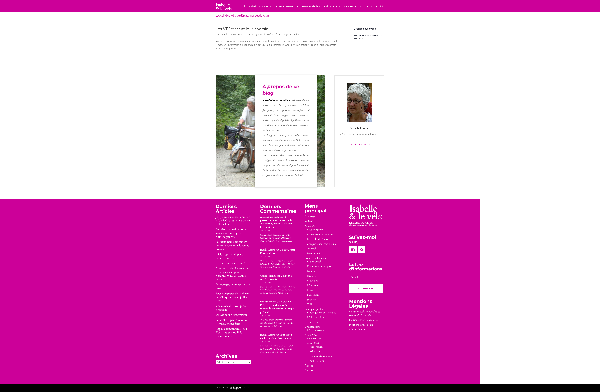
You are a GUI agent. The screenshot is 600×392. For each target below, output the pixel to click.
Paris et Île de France (317, 239)
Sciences (311, 299)
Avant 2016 (348, 6)
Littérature (312, 280)
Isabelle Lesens (228, 34)
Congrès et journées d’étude (321, 244)
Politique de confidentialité (363, 320)
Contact (374, 6)
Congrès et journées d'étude (267, 34)
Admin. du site (357, 329)
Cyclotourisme (330, 6)
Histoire (311, 276)
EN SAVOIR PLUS (359, 144)
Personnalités (314, 253)
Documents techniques (319, 266)
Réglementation (291, 34)
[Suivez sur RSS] (361, 249)
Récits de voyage (316, 330)
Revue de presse (315, 229)
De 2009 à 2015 (315, 338)
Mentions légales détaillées (362, 324)
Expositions (313, 295)
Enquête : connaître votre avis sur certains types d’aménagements (231, 233)
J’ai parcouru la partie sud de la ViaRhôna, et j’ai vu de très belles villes (233, 220)
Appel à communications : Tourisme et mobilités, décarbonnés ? (231, 332)
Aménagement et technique (321, 312)
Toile (310, 304)
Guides (311, 271)
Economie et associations (320, 234)
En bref (252, 6)
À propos (364, 6)
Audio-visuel (314, 261)
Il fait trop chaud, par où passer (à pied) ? (230, 256)
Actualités (263, 6)
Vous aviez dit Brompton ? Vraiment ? (232, 308)
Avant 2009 (313, 343)
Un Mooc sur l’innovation (231, 315)
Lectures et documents (285, 6)
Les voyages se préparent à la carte (233, 286)
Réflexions (312, 285)
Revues (310, 290)
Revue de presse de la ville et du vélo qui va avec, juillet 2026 (233, 297)
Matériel (311, 248)
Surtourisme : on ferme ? (230, 263)
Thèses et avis (314, 322)
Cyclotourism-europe (320, 356)
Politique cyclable (310, 6)
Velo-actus (315, 351)
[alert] (369, 36)
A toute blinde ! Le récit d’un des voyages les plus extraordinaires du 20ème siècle (233, 273)
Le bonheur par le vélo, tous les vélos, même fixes (232, 322)
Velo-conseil (316, 346)
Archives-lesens (317, 361)
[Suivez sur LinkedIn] (353, 249)
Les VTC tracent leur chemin (242, 29)
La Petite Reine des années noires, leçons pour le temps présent (232, 245)
